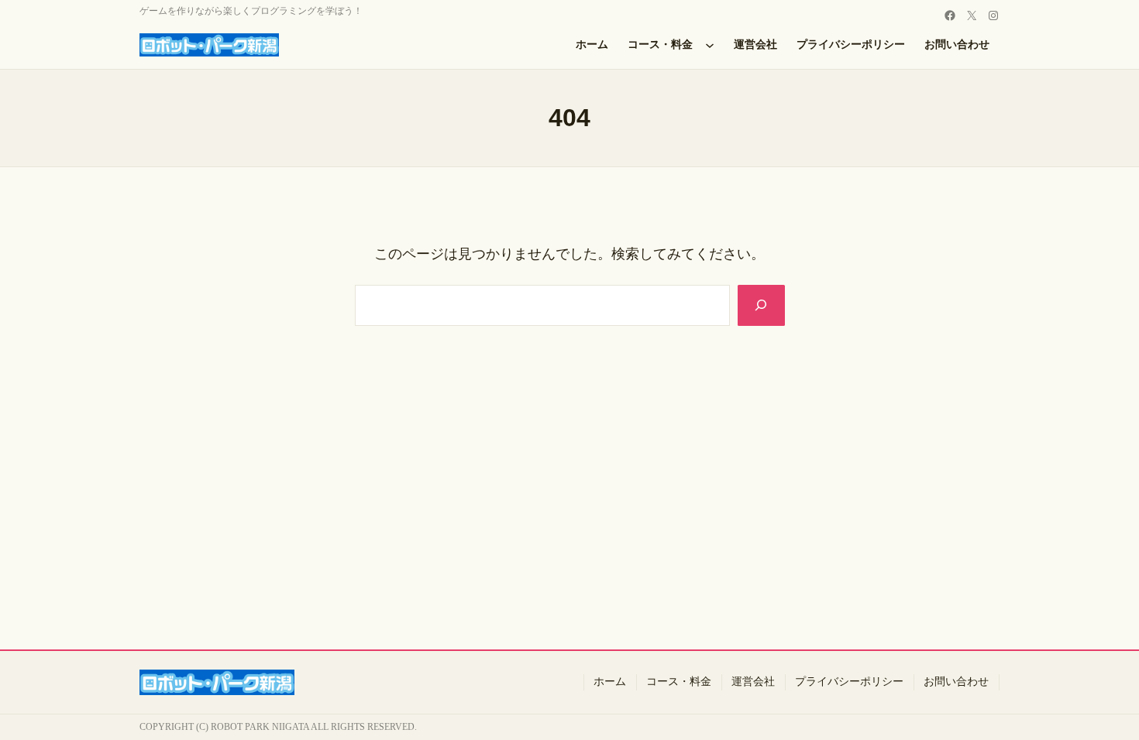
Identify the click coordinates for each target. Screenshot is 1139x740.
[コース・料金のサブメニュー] (709, 45)
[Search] (761, 305)
